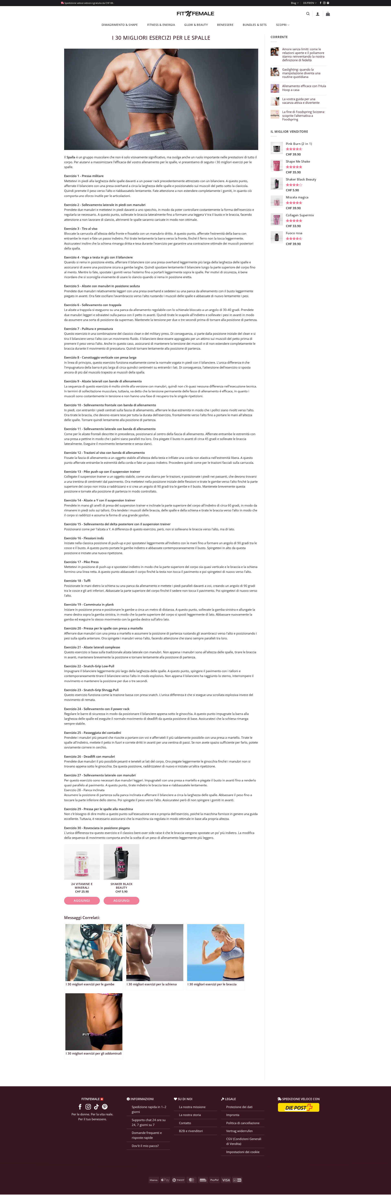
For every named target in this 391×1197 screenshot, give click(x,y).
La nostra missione (192, 1107)
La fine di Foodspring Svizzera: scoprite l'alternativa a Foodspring (303, 115)
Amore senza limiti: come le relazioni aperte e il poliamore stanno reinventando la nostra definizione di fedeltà (303, 54)
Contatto (185, 1123)
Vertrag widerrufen (239, 1131)
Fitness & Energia (161, 25)
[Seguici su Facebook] (321, 3)
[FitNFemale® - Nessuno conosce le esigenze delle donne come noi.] (195, 14)
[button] (308, 14)
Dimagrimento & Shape (120, 25)
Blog (293, 3)
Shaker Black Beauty (122, 886)
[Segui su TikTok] (96, 1107)
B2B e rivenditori (191, 1131)
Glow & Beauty (196, 25)
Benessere (225, 25)
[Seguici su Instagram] (324, 3)
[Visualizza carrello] (328, 13)
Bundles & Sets (255, 25)
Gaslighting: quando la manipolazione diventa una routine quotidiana (301, 73)
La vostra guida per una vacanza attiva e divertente (301, 100)
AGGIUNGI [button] (82, 900)
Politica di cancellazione (242, 1123)
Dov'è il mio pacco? (145, 1145)
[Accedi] (318, 13)
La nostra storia (190, 1115)
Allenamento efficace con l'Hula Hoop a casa (304, 87)
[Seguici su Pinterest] (328, 3)
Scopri (281, 25)
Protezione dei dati (239, 1107)
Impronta (232, 1115)
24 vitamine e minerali (82, 886)
